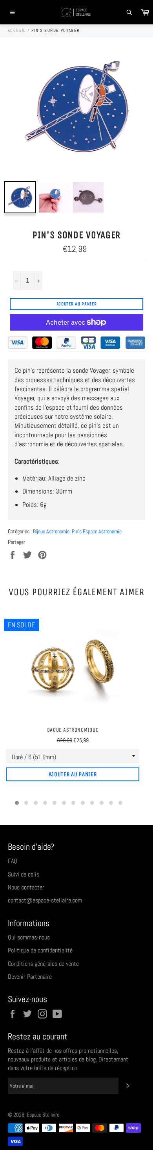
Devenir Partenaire (30, 977)
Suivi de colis (23, 874)
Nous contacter (26, 887)
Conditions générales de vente (43, 964)
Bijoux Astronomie (51, 531)
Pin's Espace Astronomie (97, 531)
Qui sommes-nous (29, 937)
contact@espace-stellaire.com (45, 900)
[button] (17, 803)
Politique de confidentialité (40, 950)
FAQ (12, 861)
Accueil (17, 30)
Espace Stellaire (43, 1114)
